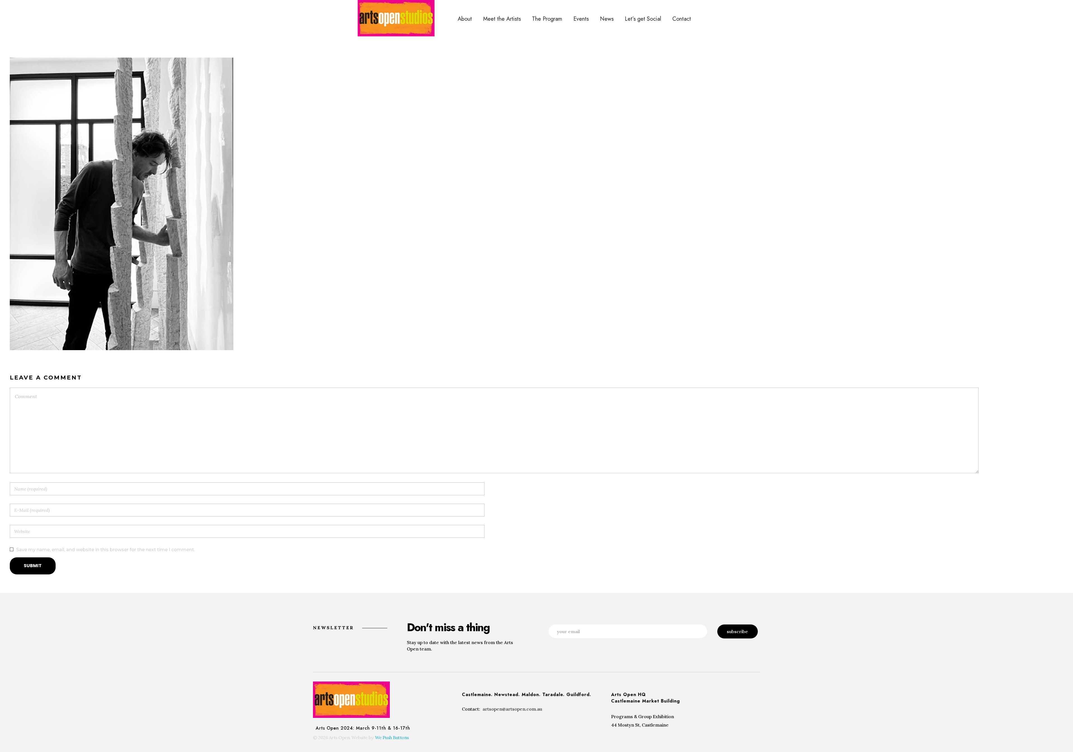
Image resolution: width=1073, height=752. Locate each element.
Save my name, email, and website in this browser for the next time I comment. (105, 549)
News (607, 19)
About (465, 19)
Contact (681, 19)
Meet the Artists (502, 19)
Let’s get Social (643, 19)
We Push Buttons (392, 737)
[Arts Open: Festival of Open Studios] (396, 18)
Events (581, 19)
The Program (547, 19)
